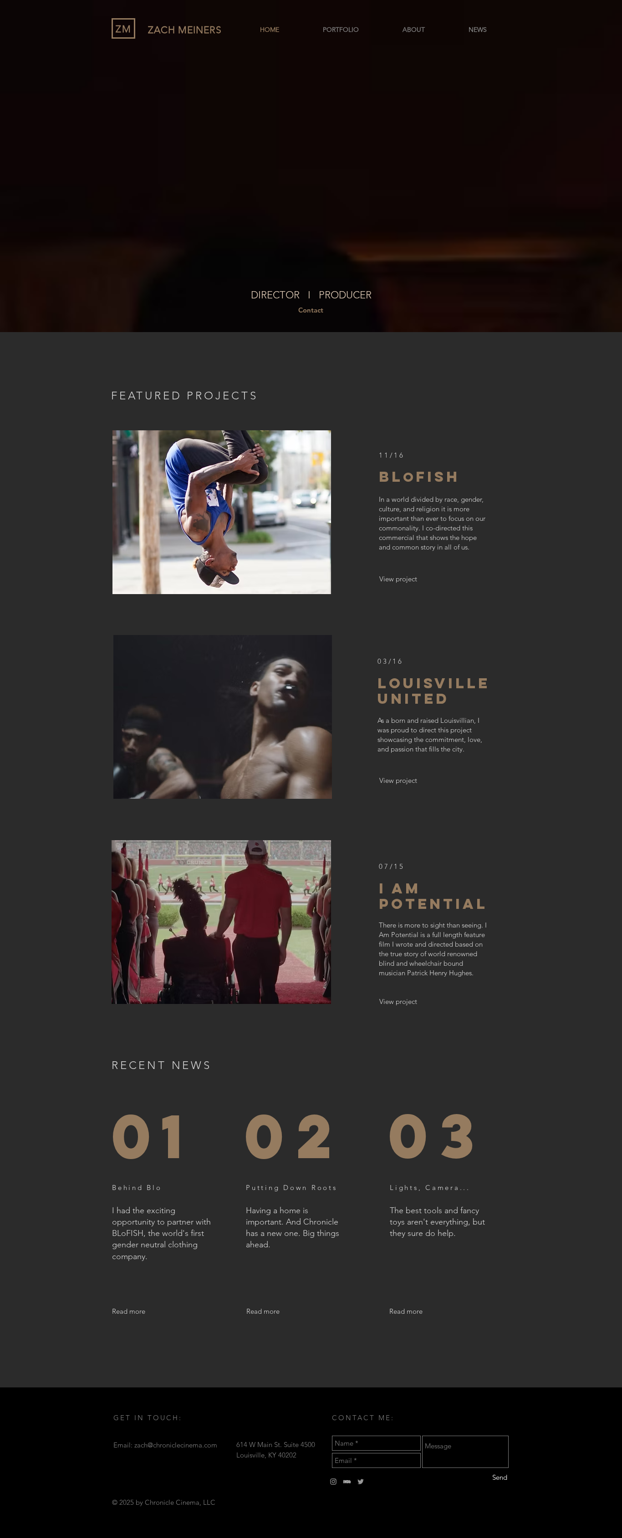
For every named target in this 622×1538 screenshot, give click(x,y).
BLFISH (419, 477)
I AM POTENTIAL (433, 896)
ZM (124, 29)
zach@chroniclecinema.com (175, 1445)
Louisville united (433, 691)
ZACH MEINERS (185, 29)
